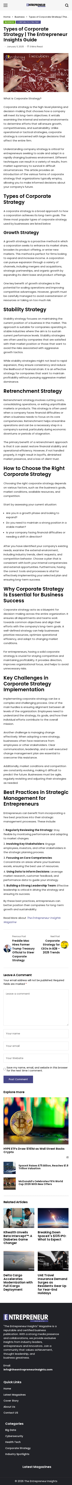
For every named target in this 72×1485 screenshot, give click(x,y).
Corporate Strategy (18, 1448)
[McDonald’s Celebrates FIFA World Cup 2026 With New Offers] (9, 1183)
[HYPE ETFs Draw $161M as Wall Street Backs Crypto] (36, 1120)
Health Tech (13, 1442)
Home (6, 17)
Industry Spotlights (17, 1454)
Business (20, 17)
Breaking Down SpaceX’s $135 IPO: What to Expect (52, 1236)
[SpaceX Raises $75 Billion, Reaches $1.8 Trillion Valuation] (9, 1168)
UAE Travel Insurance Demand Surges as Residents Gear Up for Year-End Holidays (52, 1284)
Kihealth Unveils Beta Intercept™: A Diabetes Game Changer (17, 1237)
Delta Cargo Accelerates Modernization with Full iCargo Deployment (18, 1282)
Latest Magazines (14, 1394)
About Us (9, 1407)
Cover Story (11, 1400)
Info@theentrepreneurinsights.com (27, 1369)
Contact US (10, 1412)
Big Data (10, 1430)
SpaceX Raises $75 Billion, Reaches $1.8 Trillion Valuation (43, 1167)
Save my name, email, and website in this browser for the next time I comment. (37, 1069)
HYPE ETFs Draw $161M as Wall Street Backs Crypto (33, 1150)
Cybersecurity (14, 1436)
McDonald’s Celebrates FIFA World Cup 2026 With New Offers (41, 1183)
